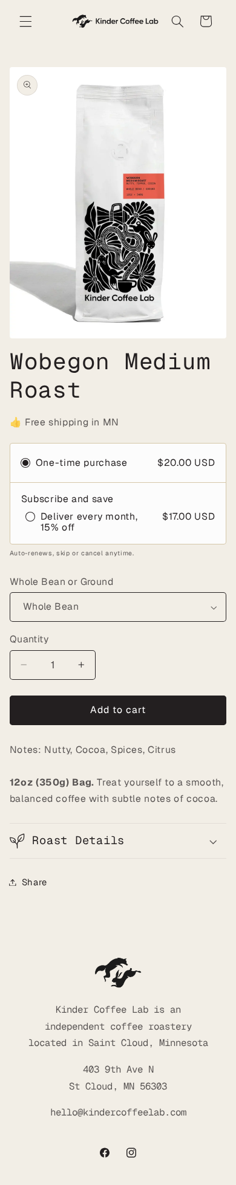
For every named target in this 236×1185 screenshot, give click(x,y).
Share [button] (34, 882)
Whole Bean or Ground (61, 581)
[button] (25, 21)
